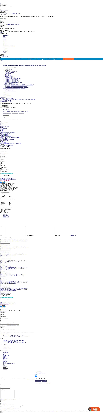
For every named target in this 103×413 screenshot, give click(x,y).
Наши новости (3, 97)
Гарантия (4, 44)
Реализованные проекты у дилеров (9, 45)
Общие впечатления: (30, 235)
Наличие (2, 140)
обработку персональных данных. (13, 24)
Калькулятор (5, 48)
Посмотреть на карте (31, 378)
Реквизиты (5, 51)
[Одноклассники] (2, 182)
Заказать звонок (17, 13)
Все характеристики (4, 152)
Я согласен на (11, 24)
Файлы (1, 141)
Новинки (4, 92)
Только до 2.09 (18, 58)
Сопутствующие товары (4, 137)
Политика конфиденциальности (41, 381)
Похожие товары (3, 139)
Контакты (4, 357)
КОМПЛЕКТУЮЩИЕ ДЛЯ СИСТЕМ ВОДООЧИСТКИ (13, 340)
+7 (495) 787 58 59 (38, 372)
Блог (3, 41)
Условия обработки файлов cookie (56, 410)
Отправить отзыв (73, 235)
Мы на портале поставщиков (5, 100)
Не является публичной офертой (41, 380)
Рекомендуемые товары (7, 95)
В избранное (2, 245)
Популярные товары (6, 93)
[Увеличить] (10, 143)
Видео (1, 142)
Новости (4, 49)
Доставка (4, 37)
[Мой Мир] (4, 182)
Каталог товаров (3, 63)
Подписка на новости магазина (6, 101)
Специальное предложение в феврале (7, 98)
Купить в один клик (12, 399)
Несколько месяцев (6, 216)
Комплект (2, 134)
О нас (4, 47)
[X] (5, 182)
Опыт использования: (4, 212)
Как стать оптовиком (6, 38)
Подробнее (2, 250)
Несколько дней (5, 217)
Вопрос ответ (5, 40)
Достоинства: (2, 226)
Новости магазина (5, 105)
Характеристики (3, 136)
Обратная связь (5, 50)
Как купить (5, 43)
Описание (2, 135)
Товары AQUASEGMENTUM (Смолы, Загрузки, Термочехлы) (14, 342)
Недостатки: (2, 235)
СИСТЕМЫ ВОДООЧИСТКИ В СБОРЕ (10, 341)
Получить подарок (68, 58)
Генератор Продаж (47, 382)
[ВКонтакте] (1, 182)
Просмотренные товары (4, 333)
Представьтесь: (57, 235)
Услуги (4, 36)
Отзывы (4, 42)
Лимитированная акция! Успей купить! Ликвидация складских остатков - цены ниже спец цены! (18, 99)
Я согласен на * (11, 398)
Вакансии (4, 52)
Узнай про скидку (11, 178)
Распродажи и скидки (7, 94)
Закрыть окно (2, 32)
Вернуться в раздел (3, 132)
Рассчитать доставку (12, 179)
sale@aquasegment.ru (4, 10)
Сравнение (9, 244)
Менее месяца (5, 215)
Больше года (5, 214)
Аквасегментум (5, 35)
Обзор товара (2, 133)
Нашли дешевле (3, 311)
